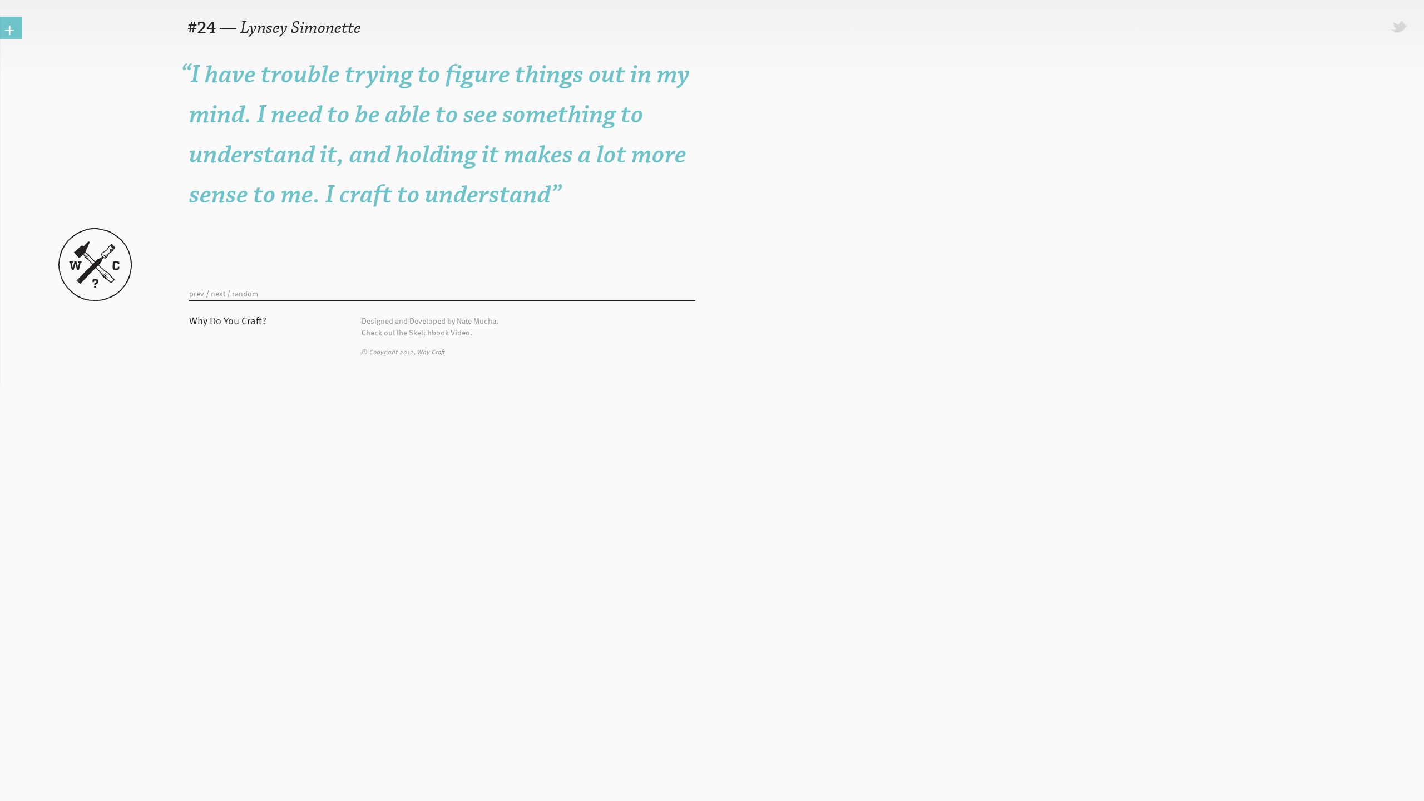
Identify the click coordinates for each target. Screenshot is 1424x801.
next (218, 293)
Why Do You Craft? (227, 320)
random (245, 293)
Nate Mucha (476, 321)
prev (196, 293)
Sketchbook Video (439, 333)
